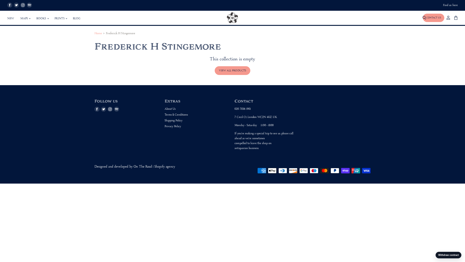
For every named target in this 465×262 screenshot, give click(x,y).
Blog (76, 18)
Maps (24, 18)
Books (41, 18)
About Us (170, 109)
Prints (59, 18)
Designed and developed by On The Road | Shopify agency (134, 167)
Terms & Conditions (176, 115)
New (10, 18)
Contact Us (433, 17)
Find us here (450, 5)
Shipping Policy (174, 120)
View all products (232, 71)
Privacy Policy (173, 126)
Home (98, 33)
